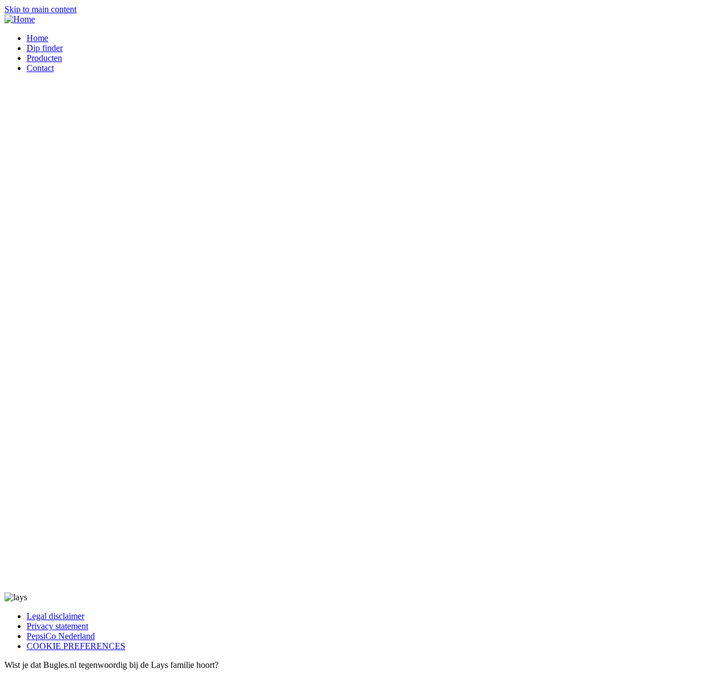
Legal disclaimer (55, 616)
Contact (40, 68)
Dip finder (45, 48)
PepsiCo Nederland (61, 636)
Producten (44, 58)
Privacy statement (57, 626)
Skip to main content (40, 9)
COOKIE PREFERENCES (76, 646)
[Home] (19, 19)
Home (37, 38)
